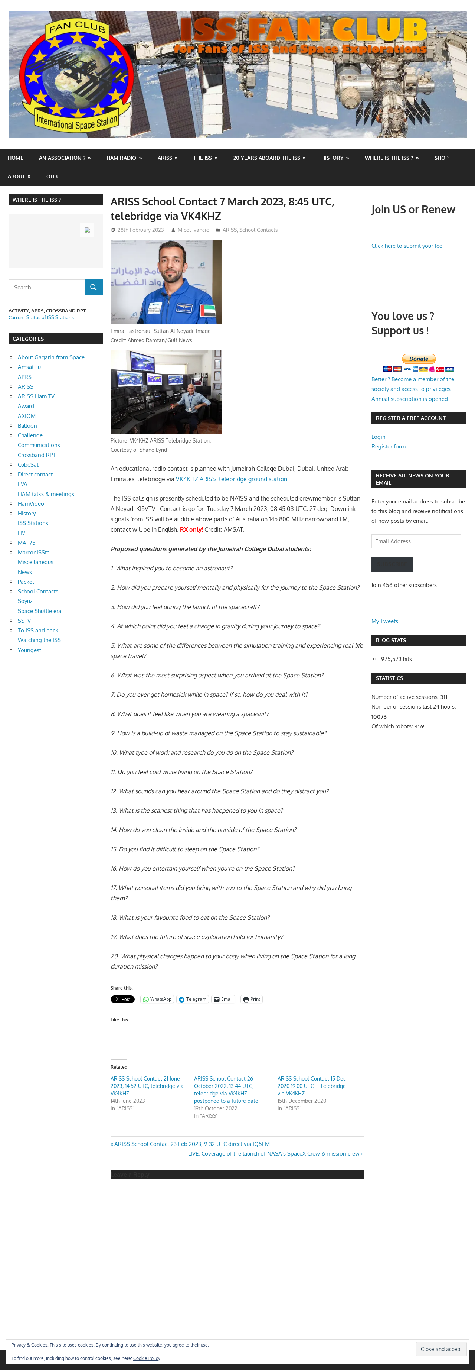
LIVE (23, 533)
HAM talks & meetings (46, 494)
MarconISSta (34, 552)
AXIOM (27, 416)
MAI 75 (27, 542)
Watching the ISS (39, 640)
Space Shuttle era (39, 611)
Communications (39, 444)
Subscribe (392, 563)
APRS (25, 376)
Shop (442, 158)
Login (378, 436)
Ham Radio (121, 158)
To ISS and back (38, 630)
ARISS (230, 230)
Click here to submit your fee (406, 245)
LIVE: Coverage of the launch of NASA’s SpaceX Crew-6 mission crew (274, 1153)
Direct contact (35, 474)
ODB (52, 176)
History (332, 158)
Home (15, 158)
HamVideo (31, 503)
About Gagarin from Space (51, 357)
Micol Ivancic (193, 230)
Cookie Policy (146, 1358)
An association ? (62, 158)
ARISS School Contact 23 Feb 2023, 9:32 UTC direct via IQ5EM (192, 1143)
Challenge (30, 435)
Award (26, 405)
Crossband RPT (37, 455)
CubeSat (28, 464)
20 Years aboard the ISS (266, 158)
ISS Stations (33, 523)
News (25, 572)
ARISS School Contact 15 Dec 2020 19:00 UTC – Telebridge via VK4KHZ (312, 1086)
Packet (26, 581)
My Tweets (384, 621)
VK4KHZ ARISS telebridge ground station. (232, 479)
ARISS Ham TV (36, 396)
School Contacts (258, 230)
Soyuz (25, 601)
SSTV (24, 620)
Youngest (29, 650)
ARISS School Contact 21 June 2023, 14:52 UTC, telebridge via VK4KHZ (147, 1086)
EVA (22, 484)
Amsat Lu (29, 366)
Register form (388, 446)
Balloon (27, 425)
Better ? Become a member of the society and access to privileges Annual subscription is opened (412, 389)
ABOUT (16, 176)
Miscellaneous (35, 562)
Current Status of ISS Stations (41, 317)
